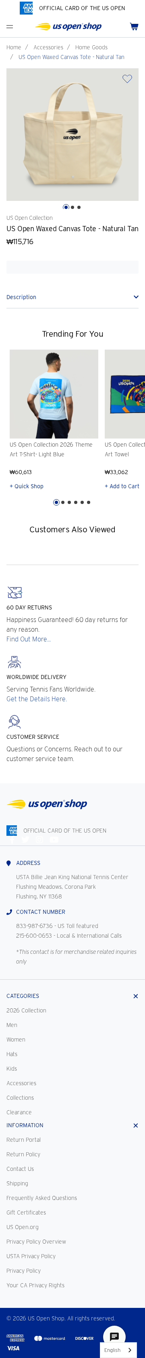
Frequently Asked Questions (41, 1198)
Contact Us (20, 1169)
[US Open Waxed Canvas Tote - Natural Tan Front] (72, 134)
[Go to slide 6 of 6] (88, 502)
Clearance (19, 1112)
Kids (11, 1068)
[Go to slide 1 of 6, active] (56, 502)
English (112, 1350)
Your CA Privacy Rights (35, 1285)
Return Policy (23, 1154)
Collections (20, 1097)
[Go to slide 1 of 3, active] (66, 207)
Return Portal (23, 1140)
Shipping (17, 1183)
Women (15, 1039)
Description (21, 297)
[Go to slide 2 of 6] (62, 502)
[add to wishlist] (127, 81)
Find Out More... (28, 639)
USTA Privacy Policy (31, 1256)
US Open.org (22, 1227)
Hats (11, 1054)
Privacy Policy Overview (36, 1241)
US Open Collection (29, 218)
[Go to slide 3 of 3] (79, 207)
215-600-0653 (34, 935)
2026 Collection (26, 1010)
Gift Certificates (26, 1212)
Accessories (48, 47)
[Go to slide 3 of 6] (69, 502)
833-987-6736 (34, 926)
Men (11, 1025)
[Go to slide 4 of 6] (75, 502)
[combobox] (118, 1350)
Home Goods (91, 47)
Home (13, 47)
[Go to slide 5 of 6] (82, 502)
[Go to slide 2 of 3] (72, 207)
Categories (22, 996)
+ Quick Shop (27, 486)
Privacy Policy (23, 1270)
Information (25, 1125)
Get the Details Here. (36, 699)
